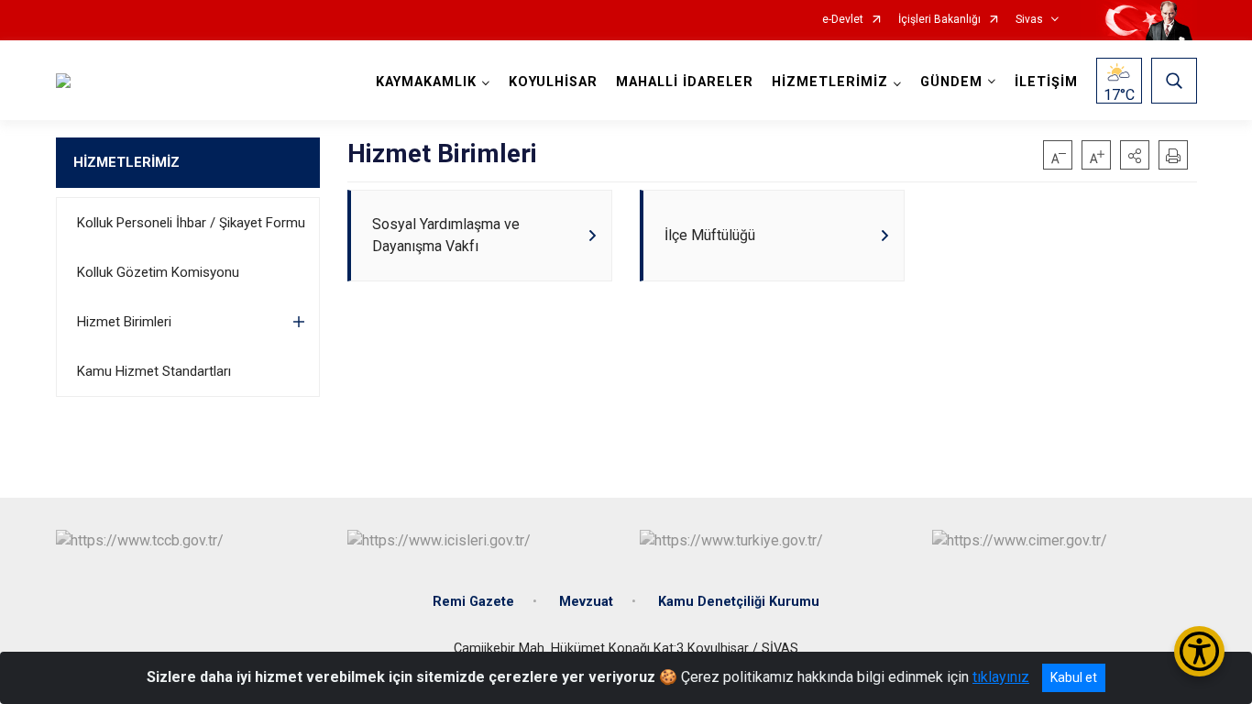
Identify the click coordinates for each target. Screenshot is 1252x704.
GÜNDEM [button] (951, 82)
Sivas (1029, 20)
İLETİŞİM (1046, 82)
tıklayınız (1000, 677)
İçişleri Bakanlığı (939, 20)
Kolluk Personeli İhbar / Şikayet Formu (191, 222)
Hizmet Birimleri (124, 322)
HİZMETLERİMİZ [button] (830, 82)
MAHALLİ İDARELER (684, 82)
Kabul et (1073, 677)
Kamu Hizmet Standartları (154, 371)
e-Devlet (842, 20)
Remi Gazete (473, 602)
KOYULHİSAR (553, 82)
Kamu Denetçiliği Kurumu (738, 602)
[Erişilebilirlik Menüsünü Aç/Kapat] (1199, 651)
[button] (1134, 155)
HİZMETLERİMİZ (126, 162)
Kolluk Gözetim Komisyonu (158, 272)
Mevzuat (586, 602)
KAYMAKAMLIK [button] (426, 82)
